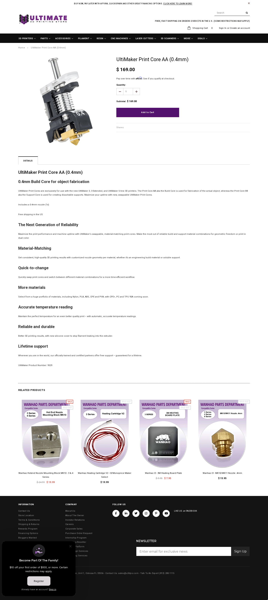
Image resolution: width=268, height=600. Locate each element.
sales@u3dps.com (128, 573)
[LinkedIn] (125, 513)
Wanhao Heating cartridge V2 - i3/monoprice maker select (104, 475)
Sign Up (240, 551)
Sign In (223, 28)
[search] (232, 13)
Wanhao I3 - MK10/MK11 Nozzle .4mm (222, 473)
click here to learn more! (177, 4)
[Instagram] (146, 513)
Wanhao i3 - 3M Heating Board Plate (163, 473)
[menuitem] (27, 39)
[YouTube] (166, 513)
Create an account (240, 28)
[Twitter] (135, 513)
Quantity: (121, 85)
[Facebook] (115, 513)
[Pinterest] (156, 513)
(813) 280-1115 (166, 573)
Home (21, 47)
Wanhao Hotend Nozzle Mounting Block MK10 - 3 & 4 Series (45, 475)
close (249, 3)
